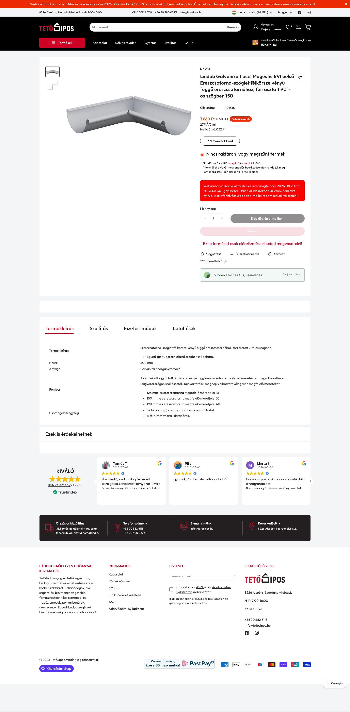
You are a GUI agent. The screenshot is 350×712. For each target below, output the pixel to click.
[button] (308, 27)
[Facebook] (299, 12)
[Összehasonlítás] (298, 27)
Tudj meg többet (292, 274)
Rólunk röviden (119, 581)
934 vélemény (59, 485)
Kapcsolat (116, 574)
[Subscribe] (234, 576)
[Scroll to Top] (342, 690)
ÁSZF (112, 602)
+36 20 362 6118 (142, 12)
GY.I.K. (114, 588)
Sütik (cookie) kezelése (125, 595)
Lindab (205, 68)
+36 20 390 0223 (166, 12)
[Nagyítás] (185, 75)
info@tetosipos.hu (191, 12)
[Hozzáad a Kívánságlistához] (300, 77)
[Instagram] (309, 12)
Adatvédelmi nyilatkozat (126, 609)
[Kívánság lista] (288, 27)
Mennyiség (208, 209)
